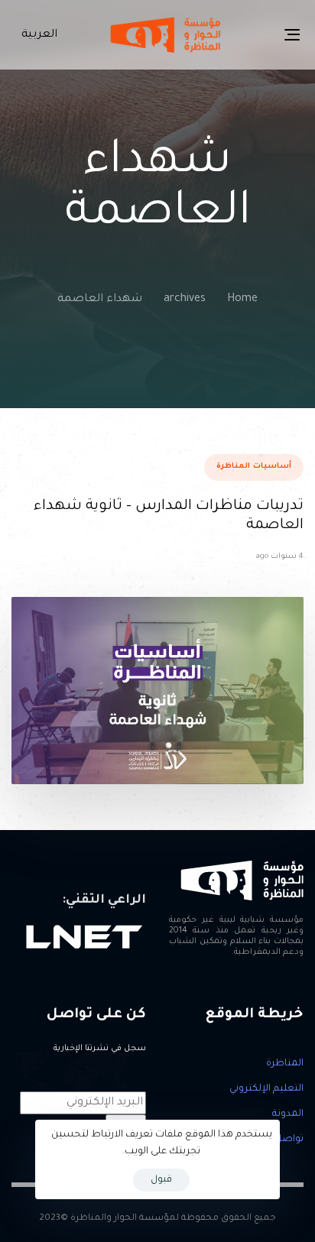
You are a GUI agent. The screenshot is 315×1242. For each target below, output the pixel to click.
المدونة (288, 1114)
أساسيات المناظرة (253, 466)
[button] (36, 35)
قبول (161, 1180)
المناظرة (285, 1064)
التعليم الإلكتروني (266, 1089)
